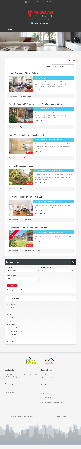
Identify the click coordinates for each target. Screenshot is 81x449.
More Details (39, 90)
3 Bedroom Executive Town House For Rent (28, 228)
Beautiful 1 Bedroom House (21, 166)
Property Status (46, 267)
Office (12, 307)
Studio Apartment (16, 338)
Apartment (14, 328)
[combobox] (63, 66)
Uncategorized (10, 392)
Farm (10, 314)
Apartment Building (16, 331)
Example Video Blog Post (49, 378)
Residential (12, 324)
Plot (10, 321)
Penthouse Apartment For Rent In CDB (26, 197)
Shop (12, 311)
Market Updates (11, 389)
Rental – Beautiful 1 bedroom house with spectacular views (35, 104)
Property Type (11, 276)
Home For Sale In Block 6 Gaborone (24, 73)
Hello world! (45, 375)
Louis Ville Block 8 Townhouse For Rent (26, 135)
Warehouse (12, 341)
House (11, 317)
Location (9, 267)
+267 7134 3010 (42, 23)
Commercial (12, 304)
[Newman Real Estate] (40, 14)
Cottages (13, 334)
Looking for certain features (16, 290)
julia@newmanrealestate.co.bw (46, 2)
